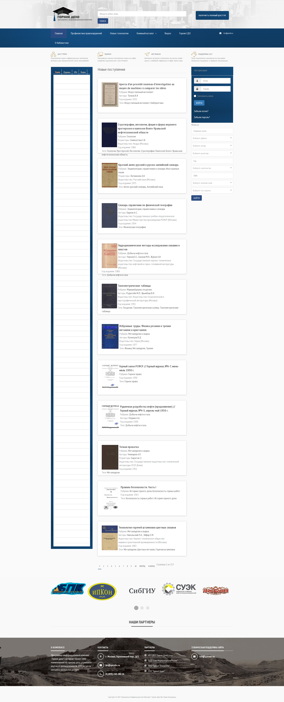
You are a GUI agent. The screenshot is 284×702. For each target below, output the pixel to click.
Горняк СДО (185, 33)
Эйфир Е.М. (148, 535)
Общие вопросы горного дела (68, 432)
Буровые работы (62, 104)
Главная (59, 33)
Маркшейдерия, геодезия (66, 389)
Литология (135, 150)
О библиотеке (62, 42)
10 (135, 566)
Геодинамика (60, 127)
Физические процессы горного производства (69, 520)
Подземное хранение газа (66, 471)
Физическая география (134, 227)
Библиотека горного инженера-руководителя (69, 98)
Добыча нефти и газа (64, 227)
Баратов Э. (136, 458)
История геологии (62, 316)
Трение (149, 348)
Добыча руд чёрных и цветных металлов (69, 260)
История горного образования (69, 328)
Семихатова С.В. (138, 140)
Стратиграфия (147, 150)
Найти (196, 198)
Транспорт (59, 506)
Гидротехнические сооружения (69, 162)
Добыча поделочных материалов (70, 233)
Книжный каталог (145, 33)
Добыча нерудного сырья (66, 222)
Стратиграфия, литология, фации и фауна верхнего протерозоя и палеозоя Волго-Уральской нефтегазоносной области (147, 128)
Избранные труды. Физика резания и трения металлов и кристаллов (145, 328)
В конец (151, 566)
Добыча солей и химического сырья (71, 266)
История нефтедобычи (65, 365)
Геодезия (127, 307)
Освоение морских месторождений (71, 445)
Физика (128, 348)
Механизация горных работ (67, 408)
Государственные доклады (67, 173)
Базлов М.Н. (144, 256)
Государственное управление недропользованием (68, 202)
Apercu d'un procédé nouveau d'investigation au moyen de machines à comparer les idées (146, 86)
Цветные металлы (146, 549)
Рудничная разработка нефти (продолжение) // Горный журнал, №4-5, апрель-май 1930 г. (147, 408)
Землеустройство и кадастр (67, 283)
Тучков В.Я (133, 95)
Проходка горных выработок (68, 490)
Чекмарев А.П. (134, 454)
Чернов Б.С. (132, 256)
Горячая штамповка (165, 549)
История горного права (65, 333)
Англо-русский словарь (135, 186)
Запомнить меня (205, 96)
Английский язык (155, 186)
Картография (60, 378)
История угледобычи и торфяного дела (70, 371)
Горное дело (60, 305)
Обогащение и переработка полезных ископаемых (67, 425)
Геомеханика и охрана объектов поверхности (70, 144)
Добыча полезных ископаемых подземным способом (69, 252)
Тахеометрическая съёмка (146, 307)
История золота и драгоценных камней (69, 353)
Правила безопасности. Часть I (138, 487)
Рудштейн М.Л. (133, 293)
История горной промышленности (70, 339)
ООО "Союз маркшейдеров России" (163, 660)
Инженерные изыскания (65, 289)
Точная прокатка (129, 447)
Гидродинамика (61, 151)
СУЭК (56, 501)
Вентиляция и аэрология (66, 110)
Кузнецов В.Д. (135, 337)
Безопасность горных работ (68, 80)
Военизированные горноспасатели (71, 121)
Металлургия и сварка (64, 395)
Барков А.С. (132, 212)
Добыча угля (60, 277)
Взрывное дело (61, 116)
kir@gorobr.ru (228, 33)
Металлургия (139, 348)
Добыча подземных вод (66, 239)
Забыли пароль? (202, 117)
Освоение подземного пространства (65, 438)
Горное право (60, 185)
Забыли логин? (201, 111)
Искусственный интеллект (141, 92)
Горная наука (60, 168)
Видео (168, 33)
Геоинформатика (62, 132)
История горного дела (65, 294)
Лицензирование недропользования (72, 384)
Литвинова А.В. (137, 175)
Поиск (103, 21)
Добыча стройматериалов (67, 272)
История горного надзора (66, 322)
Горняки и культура (63, 196)
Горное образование (64, 179)
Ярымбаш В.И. (148, 293)
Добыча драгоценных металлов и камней (70, 215)
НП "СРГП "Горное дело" (158, 655)
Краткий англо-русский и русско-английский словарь (148, 165)
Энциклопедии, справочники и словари (68, 533)
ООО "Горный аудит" (156, 671)
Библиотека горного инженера (69, 91)
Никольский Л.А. (134, 535)
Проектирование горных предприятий (66, 483)
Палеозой (160, 150)
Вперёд (142, 566)
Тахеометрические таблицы (134, 286)
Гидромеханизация (63, 157)
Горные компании (62, 190)
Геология (58, 138)
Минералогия (60, 413)
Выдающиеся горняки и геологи (69, 300)
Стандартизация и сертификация (70, 495)
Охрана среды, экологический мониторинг (68, 464)
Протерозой (123, 150)
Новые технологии (119, 33)
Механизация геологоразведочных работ (71, 401)
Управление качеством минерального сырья (65, 513)
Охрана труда (60, 458)
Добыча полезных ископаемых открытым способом (69, 245)
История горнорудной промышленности (64, 345)
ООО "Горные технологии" (159, 665)
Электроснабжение (63, 527)
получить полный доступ (212, 15)
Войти (199, 102)
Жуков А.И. (156, 256)
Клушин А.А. (134, 418)
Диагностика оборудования (68, 209)
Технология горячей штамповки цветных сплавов (147, 527)
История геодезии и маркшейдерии (71, 311)
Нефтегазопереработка (65, 419)
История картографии (64, 359)
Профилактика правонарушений (86, 33)
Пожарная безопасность (66, 477)
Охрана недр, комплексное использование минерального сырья (72, 451)
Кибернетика (157, 102)
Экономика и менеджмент (66, 540)
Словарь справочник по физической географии (145, 205)
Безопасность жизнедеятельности (71, 86)
